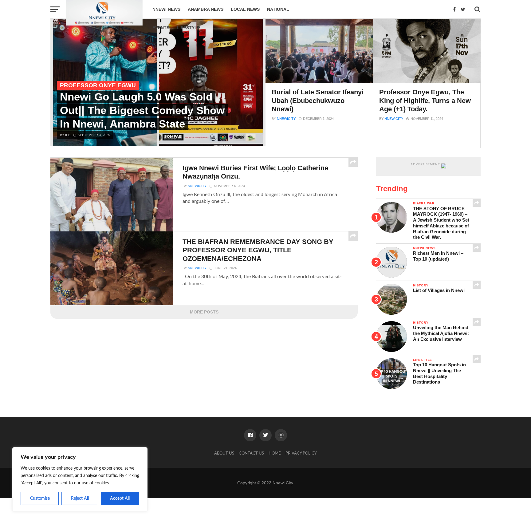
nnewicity (286, 118)
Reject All (80, 498)
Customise (40, 498)
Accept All (120, 498)
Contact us (251, 453)
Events (160, 27)
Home (275, 453)
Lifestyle (188, 27)
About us (224, 453)
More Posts (204, 311)
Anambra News (205, 9)
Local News (245, 9)
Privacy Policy (301, 453)
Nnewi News (166, 9)
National (278, 9)
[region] (80, 479)
